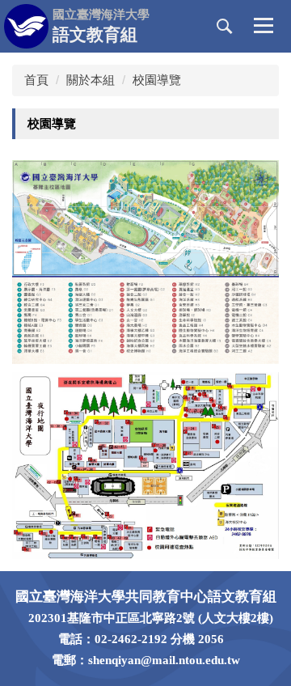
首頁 (36, 80)
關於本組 (90, 80)
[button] (224, 26)
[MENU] (263, 26)
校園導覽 (157, 80)
